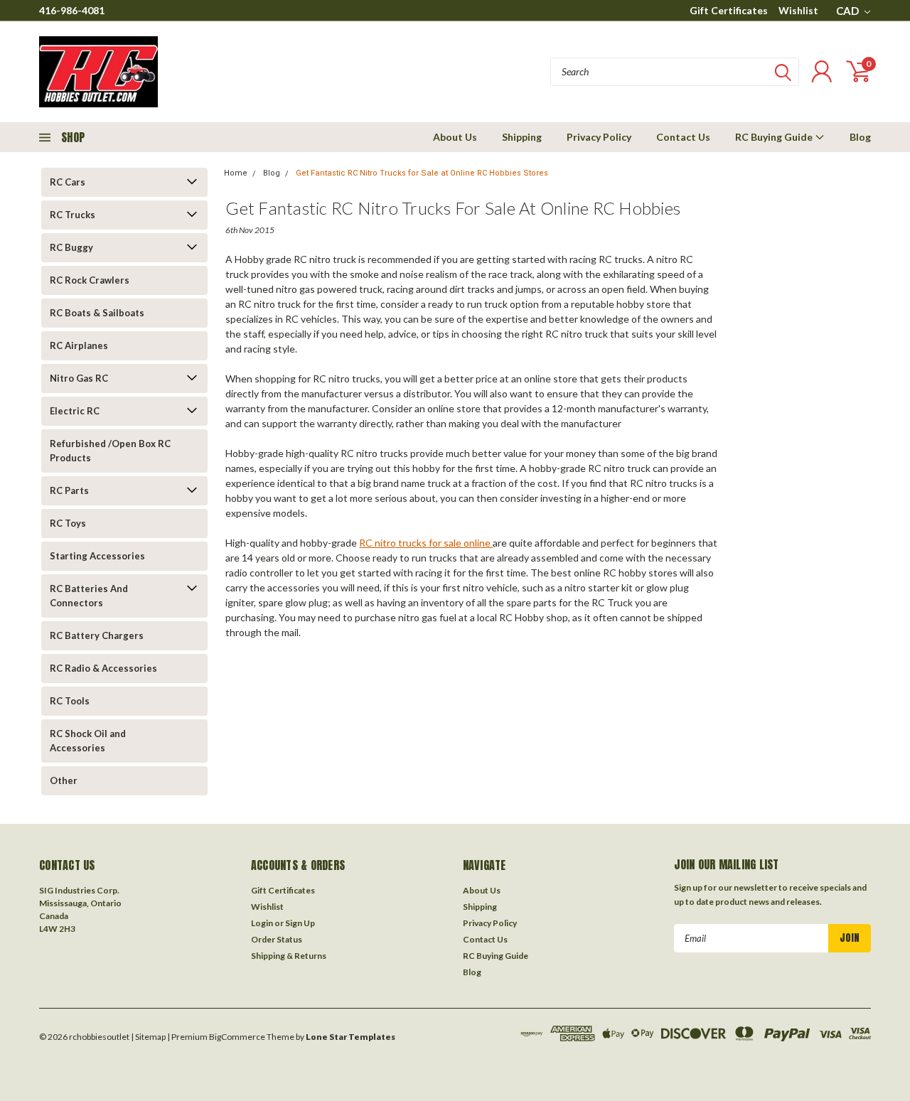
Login (262, 923)
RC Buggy (71, 247)
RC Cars (67, 182)
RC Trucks (72, 214)
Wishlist (798, 10)
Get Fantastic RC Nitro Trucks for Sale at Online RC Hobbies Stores (422, 173)
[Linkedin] (327, 666)
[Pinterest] (350, 666)
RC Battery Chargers (97, 635)
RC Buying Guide (775, 137)
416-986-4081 (72, 10)
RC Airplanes (79, 345)
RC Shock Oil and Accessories (88, 740)
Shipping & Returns (288, 955)
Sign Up (300, 923)
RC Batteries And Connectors (89, 595)
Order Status (276, 939)
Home (235, 173)
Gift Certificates (729, 10)
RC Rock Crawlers (89, 280)
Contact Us (683, 137)
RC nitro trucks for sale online (426, 543)
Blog (860, 137)
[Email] (257, 666)
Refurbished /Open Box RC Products (110, 450)
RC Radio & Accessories (103, 668)
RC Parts (69, 490)
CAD (848, 10)
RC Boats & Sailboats (97, 312)
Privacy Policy (599, 137)
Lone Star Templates (350, 1036)
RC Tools (70, 701)
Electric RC (75, 411)
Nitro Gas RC (79, 378)
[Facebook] (233, 666)
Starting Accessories (97, 556)
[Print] (280, 666)
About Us (455, 137)
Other (63, 780)
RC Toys (68, 523)
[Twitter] (303, 666)
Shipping (522, 137)
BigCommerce (237, 1036)
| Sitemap (148, 1036)
